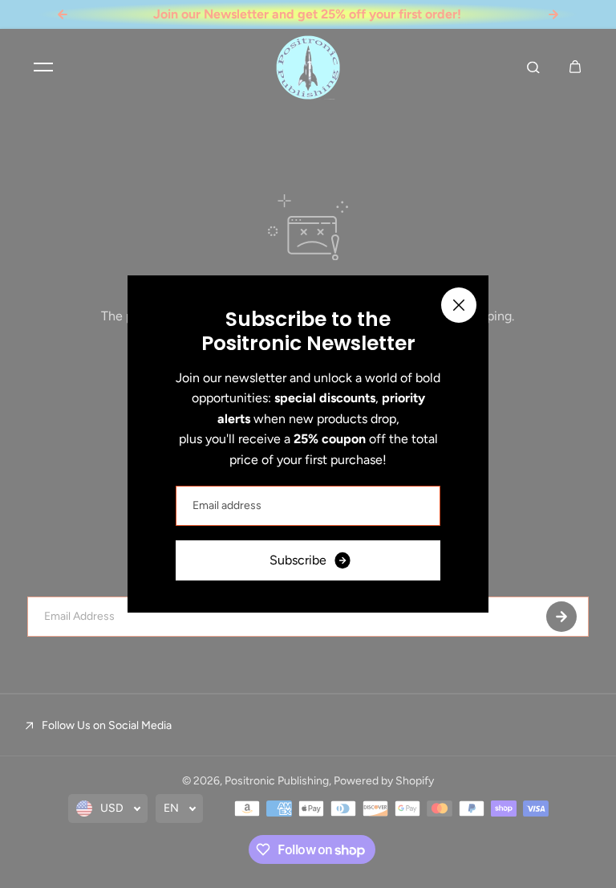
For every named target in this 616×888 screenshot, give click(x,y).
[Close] (458, 305)
